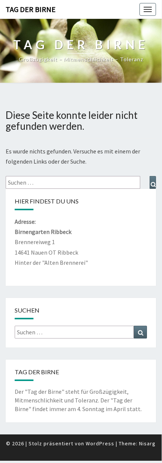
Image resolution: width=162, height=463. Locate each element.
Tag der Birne (31, 9)
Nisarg (147, 443)
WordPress (100, 443)
